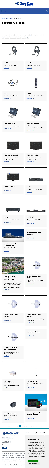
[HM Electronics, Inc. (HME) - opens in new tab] (4, 447)
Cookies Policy (23, 453)
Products (9, 18)
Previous (9, 426)
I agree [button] (30, 460)
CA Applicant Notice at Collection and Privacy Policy (15, 459)
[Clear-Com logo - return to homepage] (24, 4)
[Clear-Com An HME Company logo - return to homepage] (10, 433)
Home (3, 18)
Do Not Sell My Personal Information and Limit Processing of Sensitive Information (22, 457)
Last (41, 426)
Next (37, 426)
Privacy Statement (14, 453)
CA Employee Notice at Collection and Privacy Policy (15, 461)
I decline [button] (35, 460)
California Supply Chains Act (9, 455)
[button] (47, 11)
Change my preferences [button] (34, 463)
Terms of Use (5, 453)
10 (33, 426)
